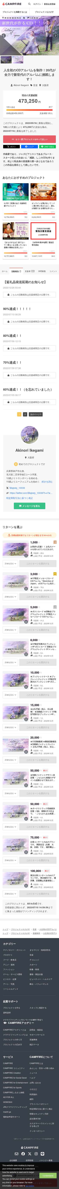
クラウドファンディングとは (15, 1034)
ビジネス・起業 (9, 979)
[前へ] (3, 35)
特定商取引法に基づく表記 (19, 497)
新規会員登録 (49, 4)
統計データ (34, 1044)
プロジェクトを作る (11, 1007)
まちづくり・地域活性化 (40, 949)
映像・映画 (34, 969)
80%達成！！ (12, 335)
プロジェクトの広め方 (12, 1044)
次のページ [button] (35, 414)
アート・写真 (8, 984)
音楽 (35, 85)
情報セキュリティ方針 (39, 1113)
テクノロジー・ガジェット (14, 949)
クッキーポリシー (37, 1131)
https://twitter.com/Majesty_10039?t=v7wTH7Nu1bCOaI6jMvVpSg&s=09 (31, 492)
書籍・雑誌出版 (36, 974)
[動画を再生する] (29, 35)
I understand (48, 1175)
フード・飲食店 (9, 959)
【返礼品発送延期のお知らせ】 (25, 282)
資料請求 (7, 1012)
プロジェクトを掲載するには (15, 11)
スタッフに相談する (38, 1007)
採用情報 (29, 1160)
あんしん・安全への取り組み (42, 1068)
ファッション (8, 969)
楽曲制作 (36, 933)
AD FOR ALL (8, 1097)
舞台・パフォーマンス (39, 984)
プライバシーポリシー (39, 1104)
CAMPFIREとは (36, 1063)
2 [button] (25, 414)
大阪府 (45, 85)
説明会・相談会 (36, 1029)
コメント (53, 271)
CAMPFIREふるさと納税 (13, 1092)
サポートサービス (37, 1034)
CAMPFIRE (8, 1063)
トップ (5, 929)
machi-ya (7, 1111)
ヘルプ (32, 1077)
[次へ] (55, 35)
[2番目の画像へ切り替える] (17, 59)
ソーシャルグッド (10, 988)
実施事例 (33, 1039)
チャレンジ (34, 959)
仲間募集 (42, 271)
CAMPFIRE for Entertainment (15, 1082)
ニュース (33, 1072)
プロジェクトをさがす (44, 11)
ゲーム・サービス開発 (12, 974)
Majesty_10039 (17, 487)
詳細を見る (9, 563)
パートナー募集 (46, 1160)
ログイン (37, 4)
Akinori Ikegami (21, 85)
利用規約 (33, 1094)
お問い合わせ (35, 1082)
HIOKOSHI (7, 1102)
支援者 (29, 271)
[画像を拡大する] (26, 555)
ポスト (13, 146)
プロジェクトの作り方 (12, 1039)
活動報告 (16, 271)
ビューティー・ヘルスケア (41, 979)
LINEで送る (49, 146)
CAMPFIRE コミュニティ (14, 1068)
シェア (31, 146)
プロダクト (8, 954)
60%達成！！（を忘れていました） (28, 389)
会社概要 (13, 1160)
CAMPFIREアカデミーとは (14, 1029)
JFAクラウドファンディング (15, 1107)
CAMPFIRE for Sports (12, 1087)
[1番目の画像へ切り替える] (6, 59)
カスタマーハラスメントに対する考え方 (42, 1124)
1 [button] (19, 414)
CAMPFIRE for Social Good (15, 1077)
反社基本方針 (35, 1118)
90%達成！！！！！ (17, 308)
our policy (30, 1185)
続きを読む (47, 481)
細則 (31, 1099)
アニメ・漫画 (8, 964)
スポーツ (33, 964)
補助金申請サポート (11, 1116)
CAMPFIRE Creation (12, 1072)
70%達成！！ (12, 362)
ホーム (5, 271)
